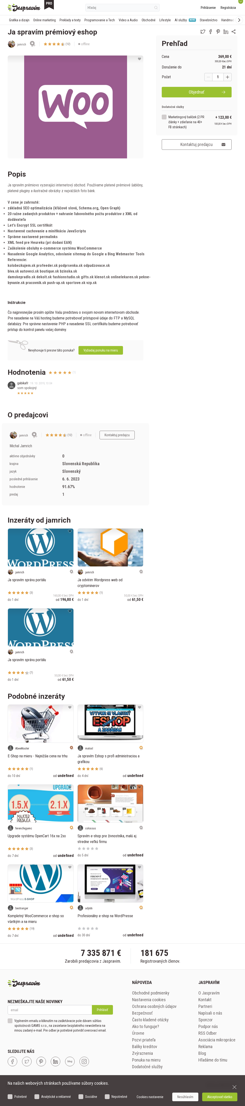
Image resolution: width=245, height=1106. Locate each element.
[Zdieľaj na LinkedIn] (226, 31)
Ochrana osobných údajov (154, 1006)
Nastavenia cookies (149, 999)
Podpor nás (208, 1026)
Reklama (205, 1046)
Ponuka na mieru (146, 1059)
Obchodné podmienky (150, 992)
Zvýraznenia (142, 1053)
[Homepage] (24, 7)
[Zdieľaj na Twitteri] (203, 31)
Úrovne (138, 1033)
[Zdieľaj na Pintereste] (218, 31)
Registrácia (228, 8)
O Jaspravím (209, 992)
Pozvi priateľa (144, 1039)
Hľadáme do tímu (212, 1059)
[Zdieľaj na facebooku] (210, 31)
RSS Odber (207, 1033)
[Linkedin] (55, 1061)
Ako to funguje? (145, 1026)
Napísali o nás (210, 1013)
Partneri (205, 1006)
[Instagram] (84, 1061)
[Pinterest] (41, 1061)
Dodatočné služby (147, 1066)
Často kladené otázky (150, 1019)
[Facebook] (12, 1061)
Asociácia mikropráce (216, 1039)
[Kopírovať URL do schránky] (233, 31)
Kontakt (205, 999)
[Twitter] (27, 1061)
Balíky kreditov (144, 1046)
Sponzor (205, 1019)
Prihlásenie (208, 8)
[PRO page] (49, 5)
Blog (202, 1053)
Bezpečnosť (142, 1013)
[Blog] (70, 1061)
